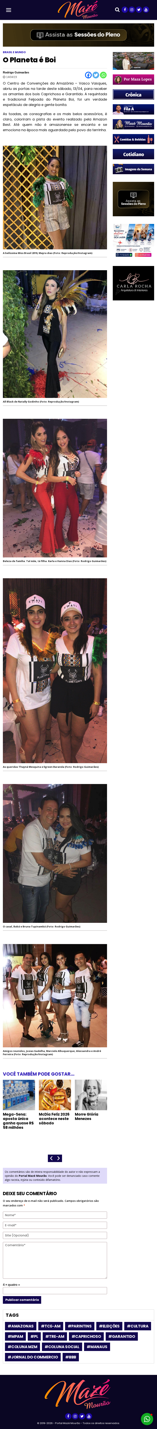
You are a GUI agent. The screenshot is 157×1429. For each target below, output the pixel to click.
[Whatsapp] (103, 75)
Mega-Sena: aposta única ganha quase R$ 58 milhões (18, 1121)
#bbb (70, 1357)
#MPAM (15, 1336)
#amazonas (21, 1326)
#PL (34, 1336)
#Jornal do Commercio (33, 1357)
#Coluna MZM (22, 1346)
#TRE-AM (54, 1336)
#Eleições (109, 1326)
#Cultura (137, 1326)
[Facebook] (88, 75)
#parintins (80, 1326)
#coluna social (62, 1346)
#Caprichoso (86, 1336)
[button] (147, 1419)
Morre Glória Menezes (86, 1116)
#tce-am (51, 1326)
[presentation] (51, 1158)
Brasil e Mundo (14, 52)
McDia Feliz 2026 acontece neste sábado (54, 1119)
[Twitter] (95, 75)
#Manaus (97, 1346)
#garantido (121, 1336)
